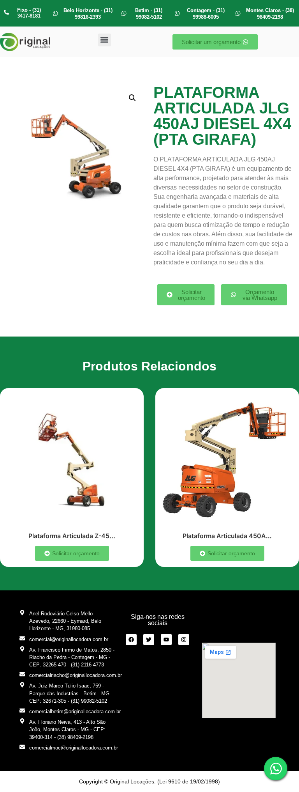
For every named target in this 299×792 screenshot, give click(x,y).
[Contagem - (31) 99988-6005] (177, 13)
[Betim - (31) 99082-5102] (124, 13)
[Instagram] (183, 639)
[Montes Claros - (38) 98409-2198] (238, 13)
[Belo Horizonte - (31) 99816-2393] (55, 13)
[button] (104, 40)
